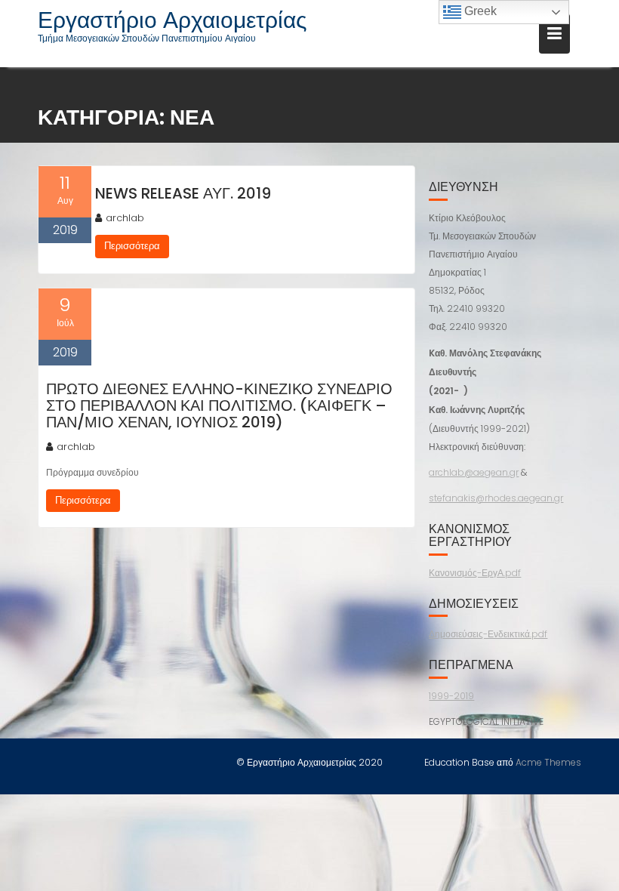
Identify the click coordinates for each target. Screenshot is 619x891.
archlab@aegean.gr (474, 472)
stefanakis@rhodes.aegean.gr (496, 498)
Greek (479, 11)
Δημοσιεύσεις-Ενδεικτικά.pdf (488, 633)
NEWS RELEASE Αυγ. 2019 (183, 193)
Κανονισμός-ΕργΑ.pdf (475, 572)
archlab (125, 218)
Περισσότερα (132, 246)
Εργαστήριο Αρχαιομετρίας (172, 20)
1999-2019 (451, 695)
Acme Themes (548, 762)
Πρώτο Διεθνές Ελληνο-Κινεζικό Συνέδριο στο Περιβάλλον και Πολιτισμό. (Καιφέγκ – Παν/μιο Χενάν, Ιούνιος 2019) (219, 405)
